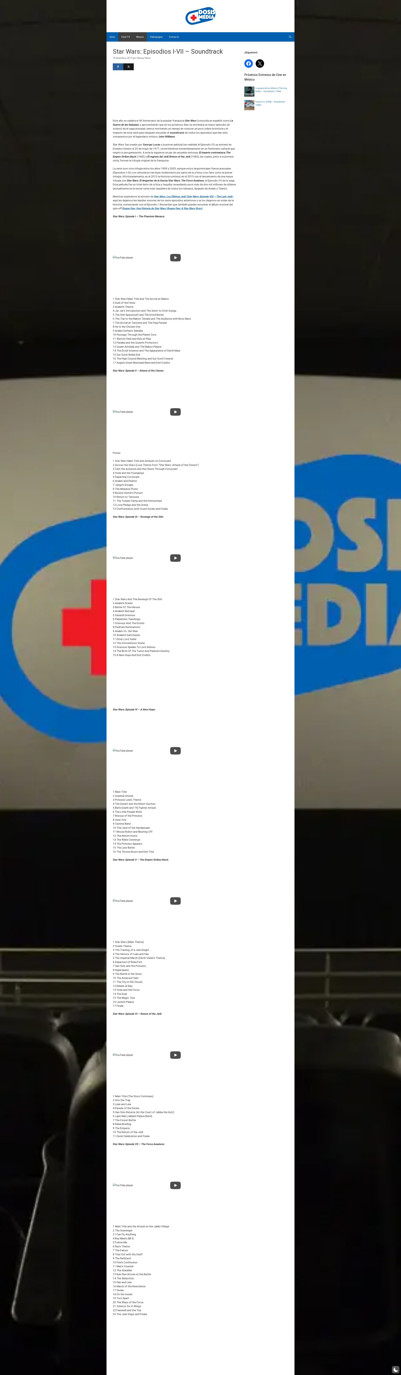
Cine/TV (125, 37)
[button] (395, 1369)
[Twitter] (128, 66)
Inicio (112, 37)
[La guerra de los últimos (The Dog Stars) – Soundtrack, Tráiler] (249, 95)
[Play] (175, 257)
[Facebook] (118, 66)
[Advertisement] (175, 94)
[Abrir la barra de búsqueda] (290, 37)
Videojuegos (156, 37)
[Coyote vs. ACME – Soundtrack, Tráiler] (249, 109)
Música (140, 37)
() (193, 196)
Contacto (174, 37)
